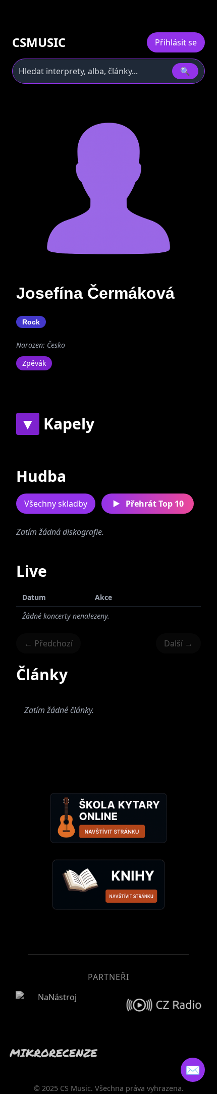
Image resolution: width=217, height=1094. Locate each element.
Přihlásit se (176, 42)
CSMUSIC (39, 42)
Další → (178, 643)
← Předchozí (48, 643)
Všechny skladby (55, 503)
